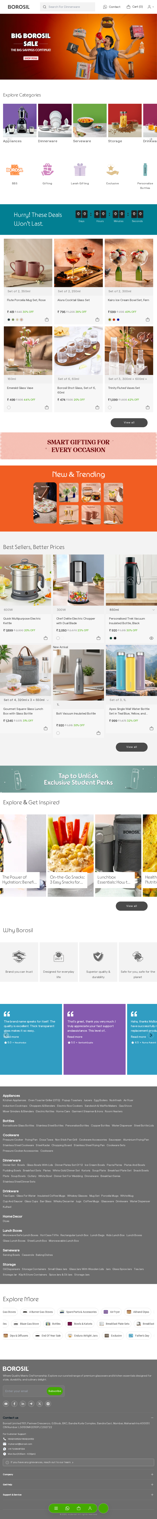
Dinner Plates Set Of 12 (69, 1165)
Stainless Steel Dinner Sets (19, 1181)
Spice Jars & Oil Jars (61, 1274)
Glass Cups (31, 1201)
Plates (47, 1170)
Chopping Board (62, 1145)
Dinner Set (9, 1165)
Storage (115, 141)
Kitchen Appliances (14, 1100)
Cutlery (32, 1176)
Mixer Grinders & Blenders (18, 1111)
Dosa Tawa (46, 1139)
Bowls (21, 1165)
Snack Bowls (141, 1170)
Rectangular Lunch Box (74, 1235)
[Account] (90, 1508)
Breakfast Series (110, 1176)
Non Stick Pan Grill (66, 1139)
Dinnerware (47, 141)
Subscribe (54, 1391)
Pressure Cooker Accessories (20, 1151)
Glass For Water (26, 1196)
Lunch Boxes (134, 1235)
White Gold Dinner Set (66, 1170)
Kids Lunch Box (115, 1235)
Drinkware (122, 1201)
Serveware (82, 141)
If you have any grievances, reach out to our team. (41, 1462)
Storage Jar (10, 1274)
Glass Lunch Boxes (14, 1241)
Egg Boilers (101, 1100)
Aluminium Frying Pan (136, 1139)
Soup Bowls (18, 1176)
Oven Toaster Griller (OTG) (44, 1100)
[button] (78, 1508)
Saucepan (115, 1139)
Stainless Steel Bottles (50, 1125)
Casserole (28, 1255)
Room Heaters (113, 1111)
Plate (6, 1176)
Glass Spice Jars (122, 1269)
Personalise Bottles (77, 1125)
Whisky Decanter (63, 1201)
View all (129, 422)
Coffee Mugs (91, 1201)
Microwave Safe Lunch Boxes (20, 1235)
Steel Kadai (43, 1145)
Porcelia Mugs (109, 1196)
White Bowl (45, 1176)
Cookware (46, 1151)
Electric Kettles (45, 1111)
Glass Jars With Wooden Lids (86, 1269)
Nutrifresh (116, 1100)
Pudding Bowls (12, 1170)
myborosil (72, 1514)
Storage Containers (34, 1269)
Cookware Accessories (93, 1139)
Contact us (10, 1417)
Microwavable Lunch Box (64, 1241)
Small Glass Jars (57, 1269)
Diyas (6, 1221)
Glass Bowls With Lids (40, 1165)
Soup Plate (99, 1170)
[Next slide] (151, 139)
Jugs (78, 1201)
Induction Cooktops (15, 1106)
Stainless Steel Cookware (18, 1145)
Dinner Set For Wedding (68, 1176)
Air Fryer (128, 1100)
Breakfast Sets (32, 1170)
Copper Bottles (100, 1125)
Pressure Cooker (13, 1139)
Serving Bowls (11, 1255)
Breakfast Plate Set (120, 1170)
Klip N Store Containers (33, 1274)
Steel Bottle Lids (144, 1125)
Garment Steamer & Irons (87, 1111)
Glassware (107, 1201)
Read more (11, 1036)
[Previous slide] (9, 139)
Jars (108, 1269)
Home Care (63, 1111)
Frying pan (31, 1139)
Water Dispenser (122, 1125)
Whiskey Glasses (77, 1196)
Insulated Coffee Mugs (51, 1196)
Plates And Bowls (134, 1165)
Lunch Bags (97, 1235)
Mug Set (94, 1196)
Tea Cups (9, 1196)
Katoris (86, 1170)
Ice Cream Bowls (95, 1165)
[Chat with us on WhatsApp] (67, 1508)
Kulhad (7, 1207)
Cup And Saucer (13, 1201)
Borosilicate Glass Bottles (18, 1125)
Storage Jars (82, 1274)
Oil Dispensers (11, 1269)
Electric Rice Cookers (70, 1106)
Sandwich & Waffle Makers (101, 1106)
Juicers (88, 1100)
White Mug (126, 1196)
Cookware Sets (116, 1145)
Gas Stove (125, 1106)
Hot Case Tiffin (49, 1235)
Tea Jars (139, 1269)
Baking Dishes (44, 1255)
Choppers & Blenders (42, 1106)
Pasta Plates (114, 1165)
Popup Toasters (72, 1100)
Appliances (12, 141)
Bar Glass (46, 1201)
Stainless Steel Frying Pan (89, 1145)
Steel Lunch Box (37, 1241)
